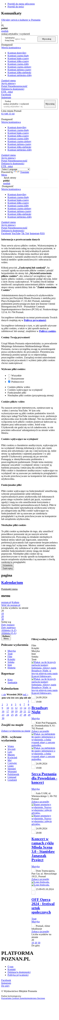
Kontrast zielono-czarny (19, 69)
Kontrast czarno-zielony (19, 67)
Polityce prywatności (35, 320)
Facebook (6, 94)
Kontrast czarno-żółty (18, 64)
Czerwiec (12, 763)
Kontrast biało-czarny (18, 58)
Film (10, 656)
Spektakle (12, 682)
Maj (9, 760)
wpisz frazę (12, 39)
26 (16, 715)
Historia (11, 667)
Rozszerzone (17, 378)
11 (12, 708)
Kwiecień (12, 757)
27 (21, 715)
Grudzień (12, 780)
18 (12, 711)
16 (3, 711)
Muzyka (12, 651)
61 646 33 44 (7, 113)
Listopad (12, 777)
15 (29, 708)
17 (7, 711)
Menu (4, 175)
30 (3, 718)
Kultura (15, 602)
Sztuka (11, 662)
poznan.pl (6, 602)
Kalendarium (12, 582)
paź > (25, 694)
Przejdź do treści (16, 6)
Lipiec (11, 766)
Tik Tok (25, 233)
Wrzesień (12, 771)
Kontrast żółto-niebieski (19, 72)
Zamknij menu (8, 80)
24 (7, 715)
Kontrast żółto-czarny (18, 61)
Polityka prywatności (18, 975)
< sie (3, 694)
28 (25, 715)
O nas (10, 966)
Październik (13, 774)
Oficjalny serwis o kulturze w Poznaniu (20, 20)
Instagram (6, 97)
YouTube (16, 233)
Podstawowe (17, 381)
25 (12, 715)
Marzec (11, 754)
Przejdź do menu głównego (21, 3)
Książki (11, 659)
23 (3, 715)
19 (16, 711)
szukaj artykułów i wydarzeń (16, 104)
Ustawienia (7, 565)
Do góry (35, 945)
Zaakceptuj (8, 568)
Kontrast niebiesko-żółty (20, 75)
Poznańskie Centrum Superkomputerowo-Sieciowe (23, 998)
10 (7, 708)
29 (29, 715)
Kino (10, 679)
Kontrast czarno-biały (18, 55)
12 (16, 708)
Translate (24, 172)
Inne (10, 665)
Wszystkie (16, 375)
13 (21, 708)
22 (29, 711)
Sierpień (12, 768)
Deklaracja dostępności (19, 972)
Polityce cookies (47, 331)
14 (25, 708)
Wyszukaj (46, 39)
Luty (10, 752)
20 (21, 711)
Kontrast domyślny (17, 53)
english (4, 31)
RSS (42, 233)
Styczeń (11, 749)
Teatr (10, 653)
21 (25, 711)
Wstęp (11, 746)
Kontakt (12, 969)
